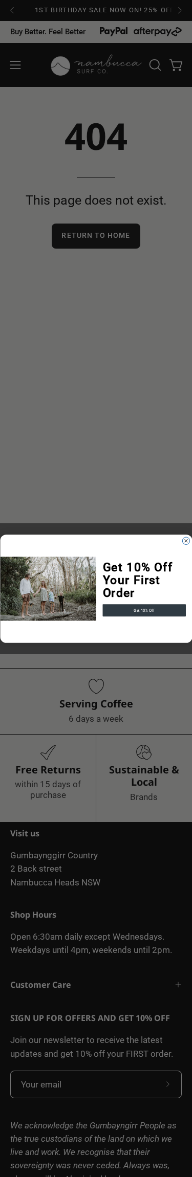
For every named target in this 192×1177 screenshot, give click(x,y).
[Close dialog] (185, 540)
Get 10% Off (144, 610)
